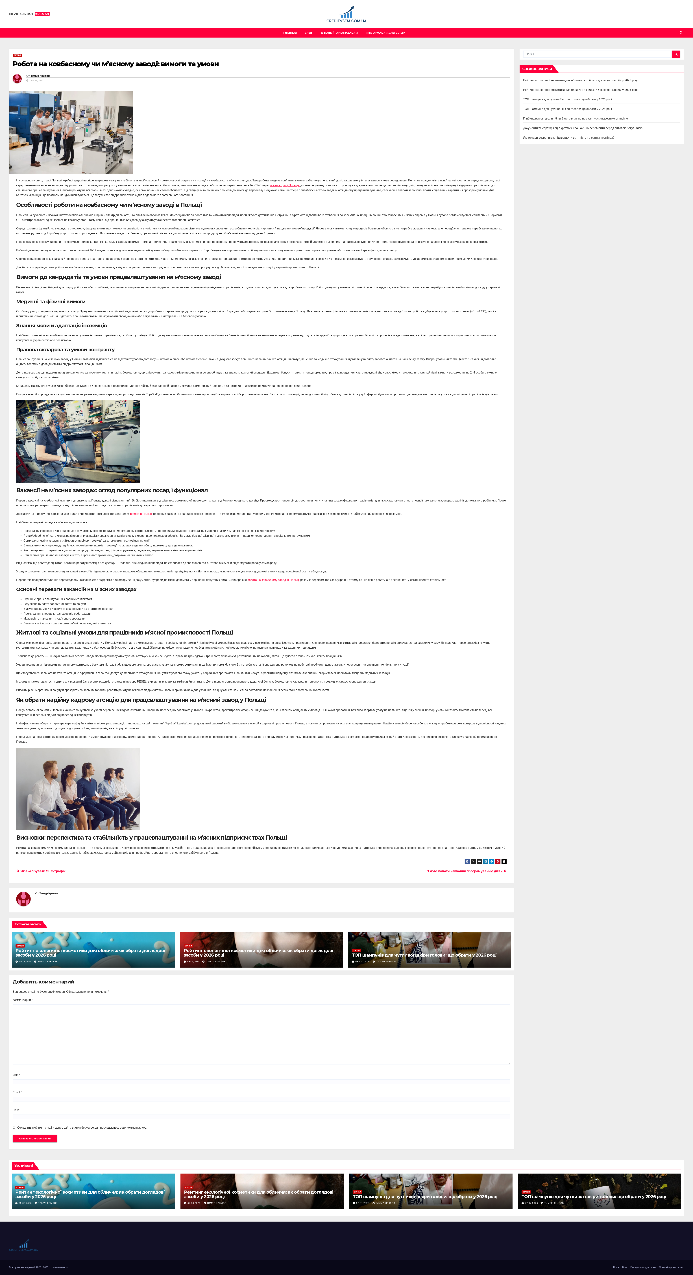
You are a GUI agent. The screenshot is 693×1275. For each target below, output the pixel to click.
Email (17, 1092)
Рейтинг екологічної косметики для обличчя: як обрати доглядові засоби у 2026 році (90, 953)
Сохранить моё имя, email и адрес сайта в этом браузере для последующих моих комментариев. (82, 1127)
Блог (309, 32)
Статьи (17, 55)
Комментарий (23, 1000)
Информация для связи (385, 32)
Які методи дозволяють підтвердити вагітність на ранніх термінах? (569, 137)
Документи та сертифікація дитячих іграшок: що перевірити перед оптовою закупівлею (583, 128)
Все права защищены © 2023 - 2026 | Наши (33, 1267)
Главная (290, 32)
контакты (63, 1267)
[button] (681, 32)
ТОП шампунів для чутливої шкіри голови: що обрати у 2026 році (424, 955)
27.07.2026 (363, 1203)
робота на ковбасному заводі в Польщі (273, 579)
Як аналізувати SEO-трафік (43, 871)
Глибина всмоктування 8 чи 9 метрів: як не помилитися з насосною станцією (575, 118)
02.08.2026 (25, 1203)
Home (616, 1267)
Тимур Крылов (40, 75)
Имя (16, 1074)
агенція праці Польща (285, 185)
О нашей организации (339, 32)
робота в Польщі (141, 513)
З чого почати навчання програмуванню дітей (465, 871)
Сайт (16, 1110)
